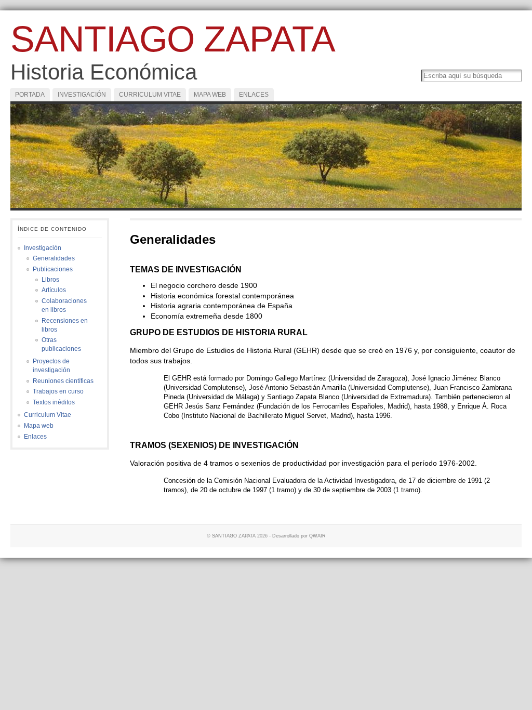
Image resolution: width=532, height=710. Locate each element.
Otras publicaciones (61, 344)
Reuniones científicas (63, 381)
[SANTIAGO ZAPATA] (266, 156)
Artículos (54, 290)
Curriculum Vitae (150, 94)
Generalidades (54, 258)
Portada (30, 94)
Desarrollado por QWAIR (299, 535)
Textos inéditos (54, 402)
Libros (50, 279)
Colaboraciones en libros (64, 305)
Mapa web (210, 94)
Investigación (82, 94)
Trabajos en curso (58, 391)
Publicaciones (53, 269)
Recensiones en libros (65, 325)
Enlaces (254, 94)
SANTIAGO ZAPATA (172, 39)
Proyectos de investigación (51, 366)
